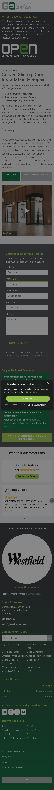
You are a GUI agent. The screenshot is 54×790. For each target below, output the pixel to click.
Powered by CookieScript (14, 405)
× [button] (48, 383)
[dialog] (27, 395)
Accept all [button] (28, 398)
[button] (37, 405)
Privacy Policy (30, 392)
